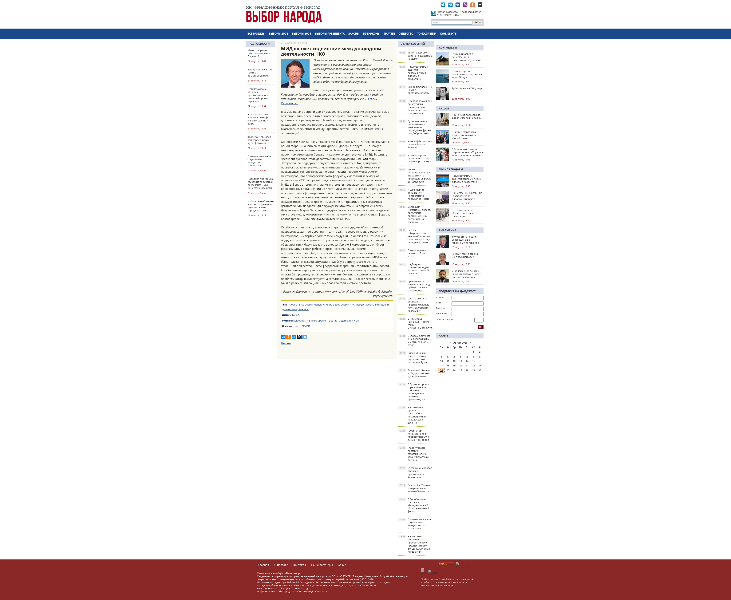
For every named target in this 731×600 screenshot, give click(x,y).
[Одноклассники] (288, 337)
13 (460, 361)
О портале (281, 565)
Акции (444, 108)
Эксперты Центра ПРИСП (344, 320)
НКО (352, 304)
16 (479, 361)
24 (441, 370)
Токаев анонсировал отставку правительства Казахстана (416, 472)
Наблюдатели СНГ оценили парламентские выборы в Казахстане (414, 73)
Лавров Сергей (340, 304)
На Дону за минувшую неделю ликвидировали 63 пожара (415, 268)
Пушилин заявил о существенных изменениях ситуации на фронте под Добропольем (415, 127)
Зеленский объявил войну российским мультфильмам (415, 373)
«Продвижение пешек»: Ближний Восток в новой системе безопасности (466, 273)
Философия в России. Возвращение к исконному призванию (465, 239)
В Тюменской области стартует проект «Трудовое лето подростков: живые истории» (468, 152)
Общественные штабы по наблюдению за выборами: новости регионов (467, 195)
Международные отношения (373, 304)
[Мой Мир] (294, 337)
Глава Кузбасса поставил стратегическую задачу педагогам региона (414, 454)
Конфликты (448, 34)
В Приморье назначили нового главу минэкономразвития (416, 323)
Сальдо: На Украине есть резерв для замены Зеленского (415, 488)
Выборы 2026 (278, 34)
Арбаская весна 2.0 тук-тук (467, 88)
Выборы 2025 (301, 34)
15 (473, 361)
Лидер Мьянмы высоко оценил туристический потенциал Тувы (413, 357)
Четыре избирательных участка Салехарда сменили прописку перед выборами (415, 236)
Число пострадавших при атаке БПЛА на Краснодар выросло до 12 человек (415, 175)
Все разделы (256, 34)
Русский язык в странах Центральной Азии (465, 255)
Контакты (299, 565)
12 (454, 361)
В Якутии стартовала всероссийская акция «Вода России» (464, 135)
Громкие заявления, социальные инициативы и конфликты (415, 524)
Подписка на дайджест (457, 291)
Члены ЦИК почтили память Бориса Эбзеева (416, 144)
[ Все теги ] (303, 309)
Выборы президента (330, 34)
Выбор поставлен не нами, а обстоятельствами (416, 90)
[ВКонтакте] (283, 337)
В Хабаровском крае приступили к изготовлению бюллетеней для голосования (416, 107)
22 (473, 365)
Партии (389, 34)
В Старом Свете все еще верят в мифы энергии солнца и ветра (415, 340)
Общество (406, 34)
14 (467, 361)
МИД (317, 304)
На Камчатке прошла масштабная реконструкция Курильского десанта (413, 415)
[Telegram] (304, 337)
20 (460, 365)
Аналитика (447, 230)
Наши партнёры (322, 565)
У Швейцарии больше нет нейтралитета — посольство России (415, 194)
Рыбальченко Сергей (300, 304)
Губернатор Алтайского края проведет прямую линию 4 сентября (414, 435)
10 (441, 361)
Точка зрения (427, 34)
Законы (353, 34)
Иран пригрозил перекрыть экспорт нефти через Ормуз (415, 158)
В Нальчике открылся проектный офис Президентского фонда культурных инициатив (415, 544)
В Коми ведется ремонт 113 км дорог (413, 253)
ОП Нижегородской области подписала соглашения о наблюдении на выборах (466, 213)
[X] (299, 337)
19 (454, 365)
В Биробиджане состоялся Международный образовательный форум (414, 505)
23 (479, 365)
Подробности (259, 43)
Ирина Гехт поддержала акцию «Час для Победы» (466, 116)
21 (467, 365)
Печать (286, 343)
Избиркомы (371, 34)
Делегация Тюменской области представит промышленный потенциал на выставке (415, 214)
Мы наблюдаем (451, 169)
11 (448, 361)
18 (448, 365)
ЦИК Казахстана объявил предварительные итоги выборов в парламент (414, 304)
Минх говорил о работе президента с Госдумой (416, 55)
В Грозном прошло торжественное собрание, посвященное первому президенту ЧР (415, 391)
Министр (325, 304)
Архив (342, 565)
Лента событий (413, 43)
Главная (263, 565)
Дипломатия (289, 309)
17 (441, 365)
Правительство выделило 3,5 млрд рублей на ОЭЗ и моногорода (415, 286)
